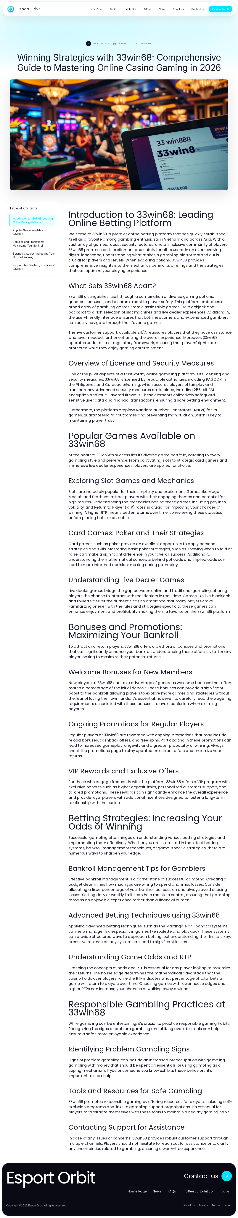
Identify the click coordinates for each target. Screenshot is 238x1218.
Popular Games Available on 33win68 (30, 232)
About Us (189, 1205)
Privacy (203, 1205)
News (157, 1191)
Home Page (137, 1191)
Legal (227, 1205)
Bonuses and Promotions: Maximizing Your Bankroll (28, 243)
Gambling (146, 43)
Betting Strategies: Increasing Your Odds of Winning (34, 255)
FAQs (172, 1191)
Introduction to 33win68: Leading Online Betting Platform (33, 220)
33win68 (179, 260)
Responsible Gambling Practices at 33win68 (34, 267)
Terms (216, 1205)
